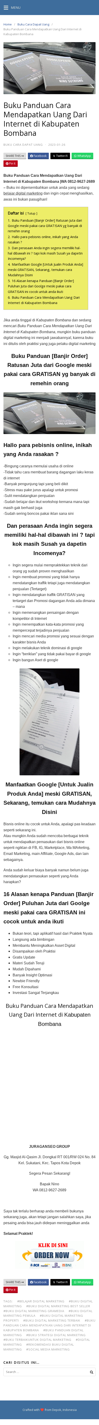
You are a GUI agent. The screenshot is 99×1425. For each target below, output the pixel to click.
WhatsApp (84, 156)
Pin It (12, 163)
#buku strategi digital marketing (56, 1335)
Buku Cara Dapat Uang (33, 24)
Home (7, 24)
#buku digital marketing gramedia (33, 1311)
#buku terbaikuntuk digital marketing (37, 1340)
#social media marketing (48, 1349)
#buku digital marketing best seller (58, 1306)
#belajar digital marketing (40, 1301)
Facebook (40, 156)
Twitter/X (61, 156)
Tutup (31, 213)
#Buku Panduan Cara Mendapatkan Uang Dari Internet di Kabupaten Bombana (49, 1325)
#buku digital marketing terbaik (51, 1320)
